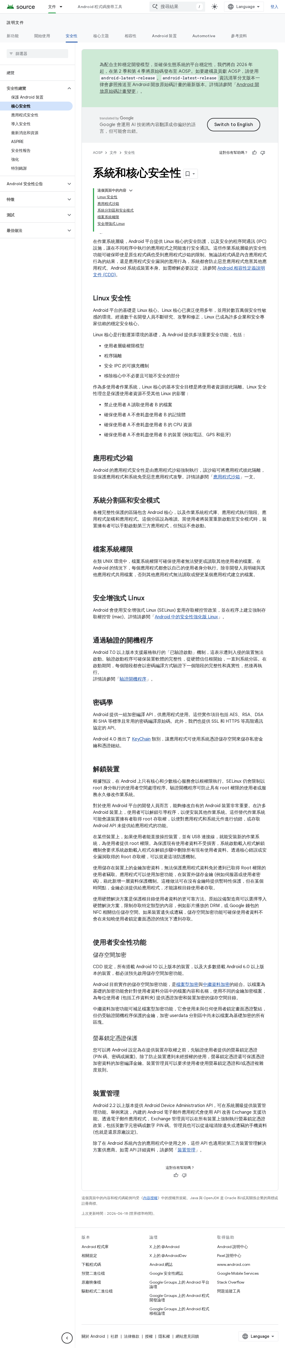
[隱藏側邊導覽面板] (67, 1338)
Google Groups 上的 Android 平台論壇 (179, 1284)
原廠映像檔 (91, 1282)
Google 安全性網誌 (166, 1273)
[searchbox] (37, 53)
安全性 (72, 35)
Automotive (204, 35)
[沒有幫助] (263, 153)
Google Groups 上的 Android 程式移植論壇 (179, 1311)
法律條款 (131, 1336)
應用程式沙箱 (226, 477)
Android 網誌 (161, 1264)
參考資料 (239, 35)
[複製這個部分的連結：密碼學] (118, 703)
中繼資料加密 (216, 984)
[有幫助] (254, 153)
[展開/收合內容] (130, 190)
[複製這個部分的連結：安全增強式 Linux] (150, 598)
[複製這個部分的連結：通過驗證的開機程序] (158, 640)
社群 (114, 1336)
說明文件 (15, 22)
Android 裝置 (164, 35)
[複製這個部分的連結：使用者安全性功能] (152, 943)
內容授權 (150, 1198)
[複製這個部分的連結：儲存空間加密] (131, 955)
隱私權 (164, 1336)
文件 (52, 6)
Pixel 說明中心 (229, 1255)
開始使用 (42, 35)
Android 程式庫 (95, 1246)
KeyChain (141, 739)
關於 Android (93, 1336)
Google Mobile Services (238, 1273)
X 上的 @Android (164, 1246)
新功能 (13, 35)
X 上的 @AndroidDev (167, 1255)
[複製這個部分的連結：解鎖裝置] (125, 769)
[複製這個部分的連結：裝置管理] (125, 1094)
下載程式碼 (91, 1264)
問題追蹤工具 (228, 1291)
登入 (275, 6)
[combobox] (177, 7)
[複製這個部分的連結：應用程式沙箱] (138, 458)
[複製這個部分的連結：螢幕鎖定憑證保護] (143, 1038)
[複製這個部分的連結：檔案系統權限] (138, 549)
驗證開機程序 (133, 679)
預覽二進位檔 (93, 1273)
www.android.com (233, 1264)
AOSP (97, 152)
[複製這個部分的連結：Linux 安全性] (136, 298)
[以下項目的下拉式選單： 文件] (63, 6)
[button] (33, 88)
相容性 (131, 35)
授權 (149, 1336)
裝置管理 (186, 1150)
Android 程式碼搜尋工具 (100, 6)
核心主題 (101, 35)
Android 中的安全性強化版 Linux (186, 617)
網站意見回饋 (187, 1336)
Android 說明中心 (232, 1246)
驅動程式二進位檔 (97, 1291)
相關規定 (89, 1255)
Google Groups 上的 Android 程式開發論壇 (179, 1297)
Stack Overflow (230, 1282)
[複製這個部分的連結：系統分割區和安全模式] (165, 501)
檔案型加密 (187, 984)
